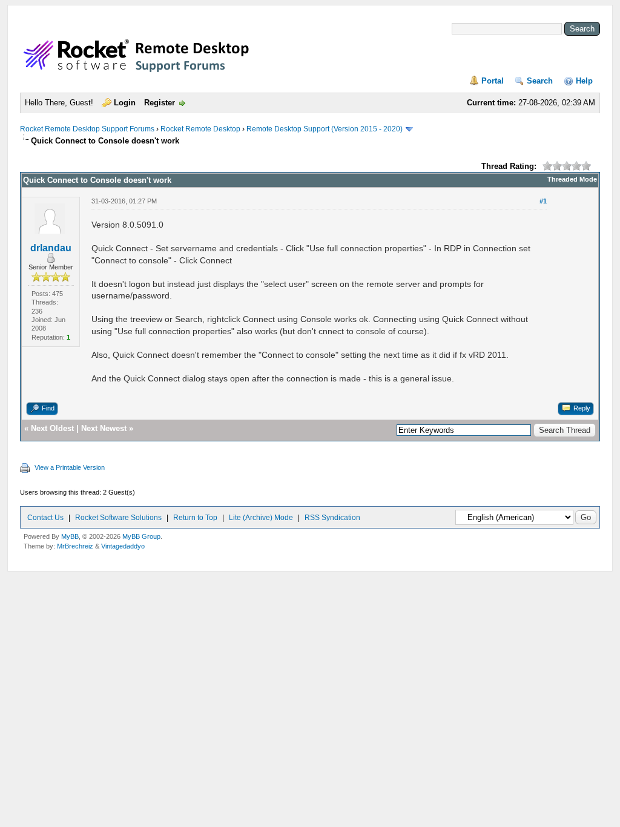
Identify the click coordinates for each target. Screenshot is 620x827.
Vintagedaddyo (123, 546)
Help (584, 80)
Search (540, 80)
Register (159, 102)
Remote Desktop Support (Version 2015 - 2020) (324, 129)
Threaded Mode (572, 179)
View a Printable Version (70, 467)
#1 (543, 201)
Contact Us (45, 517)
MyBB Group (141, 536)
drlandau (50, 248)
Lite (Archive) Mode (261, 517)
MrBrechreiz (75, 546)
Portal (492, 80)
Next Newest (104, 428)
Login (125, 102)
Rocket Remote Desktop (200, 129)
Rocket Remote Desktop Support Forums (87, 129)
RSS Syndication (332, 517)
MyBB (70, 536)
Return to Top (195, 517)
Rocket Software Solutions (118, 517)
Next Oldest (52, 428)
